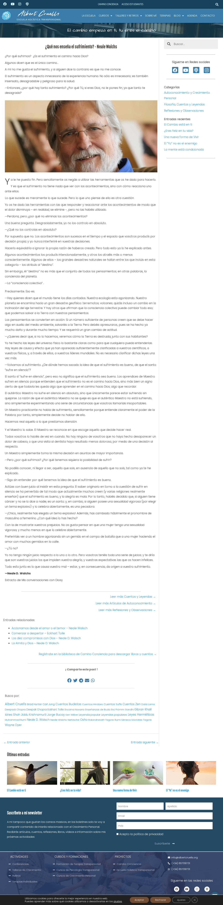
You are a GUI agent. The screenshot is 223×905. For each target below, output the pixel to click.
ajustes (117, 901)
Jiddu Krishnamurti (33, 715)
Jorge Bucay (56, 715)
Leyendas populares (114, 715)
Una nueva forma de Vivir (181, 137)
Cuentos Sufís (113, 704)
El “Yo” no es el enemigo (180, 143)
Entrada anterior (17, 742)
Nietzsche (73, 720)
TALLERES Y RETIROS (127, 16)
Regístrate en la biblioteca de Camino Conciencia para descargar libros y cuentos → (98, 654)
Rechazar (160, 900)
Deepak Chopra (36, 709)
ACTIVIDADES (19, 857)
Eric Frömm (117, 709)
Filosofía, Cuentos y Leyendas (184, 104)
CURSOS (104, 16)
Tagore (147, 720)
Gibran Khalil (143, 709)
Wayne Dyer (13, 725)
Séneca (126, 720)
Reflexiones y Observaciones (184, 111)
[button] (217, 4)
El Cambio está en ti (178, 125)
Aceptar (139, 900)
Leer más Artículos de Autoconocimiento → (126, 603)
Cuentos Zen (132, 704)
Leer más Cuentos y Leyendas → (133, 597)
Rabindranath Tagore (101, 720)
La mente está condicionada (184, 150)
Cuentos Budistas (68, 704)
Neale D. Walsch (38, 720)
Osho (84, 720)
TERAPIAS (165, 16)
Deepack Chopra (15, 709)
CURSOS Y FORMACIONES (71, 857)
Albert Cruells (39, 13)
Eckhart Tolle (56, 709)
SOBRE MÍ (150, 16)
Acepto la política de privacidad (141, 834)
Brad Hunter (34, 704)
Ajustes (181, 900)
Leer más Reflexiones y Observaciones (127, 610)
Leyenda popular (89, 715)
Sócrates (136, 720)
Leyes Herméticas (141, 714)
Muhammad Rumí (15, 720)
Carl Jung (49, 704)
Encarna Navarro (74, 709)
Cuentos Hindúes (92, 704)
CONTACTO (207, 16)
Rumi (117, 720)
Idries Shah (12, 715)
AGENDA (192, 16)
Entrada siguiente (145, 742)
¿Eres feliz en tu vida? (178, 131)
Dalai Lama (148, 704)
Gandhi (129, 709)
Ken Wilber (72, 714)
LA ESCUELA (89, 16)
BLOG (177, 16)
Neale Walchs (58, 720)
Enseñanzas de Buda (97, 709)
